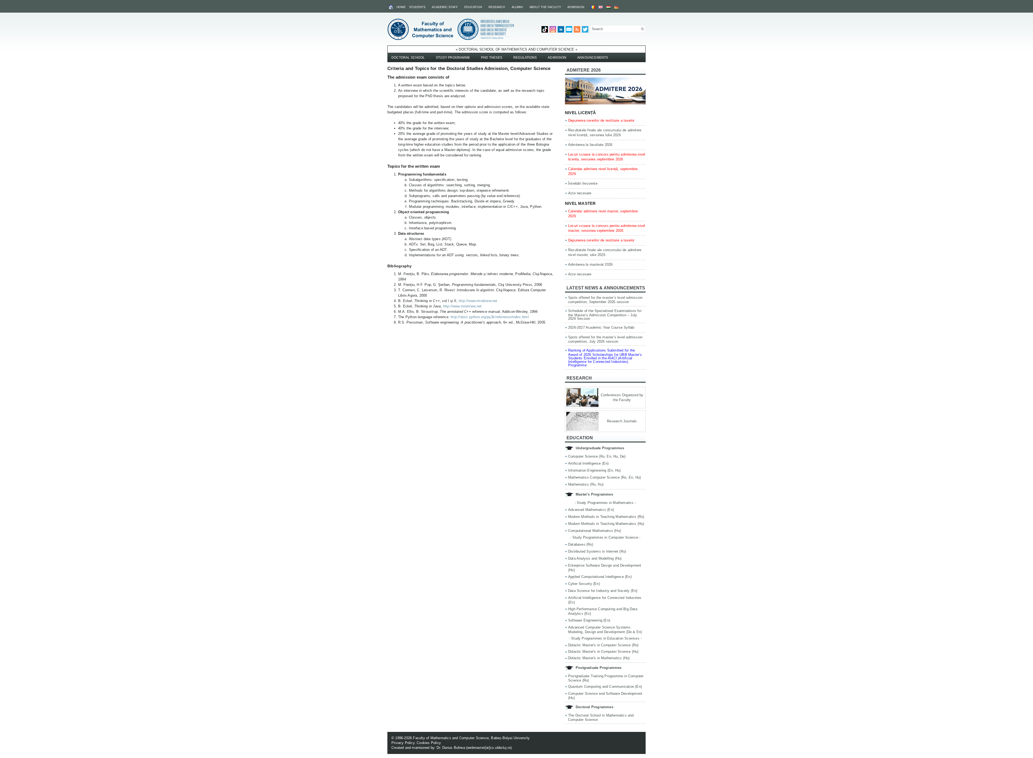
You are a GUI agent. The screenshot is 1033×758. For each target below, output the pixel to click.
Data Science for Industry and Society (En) (602, 591)
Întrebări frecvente (582, 183)
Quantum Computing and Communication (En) (605, 687)
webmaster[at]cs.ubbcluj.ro (489, 748)
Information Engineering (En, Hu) (594, 470)
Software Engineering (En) (589, 620)
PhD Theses (491, 57)
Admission (575, 7)
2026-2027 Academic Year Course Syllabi (601, 327)
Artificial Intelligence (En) (588, 463)
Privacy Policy (403, 743)
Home (401, 7)
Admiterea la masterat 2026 (590, 264)
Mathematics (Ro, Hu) (585, 484)
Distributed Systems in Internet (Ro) (597, 551)
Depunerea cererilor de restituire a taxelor (601, 120)
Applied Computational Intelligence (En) (600, 577)
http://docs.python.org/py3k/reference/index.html (490, 317)
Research (497, 7)
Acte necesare (580, 193)
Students (417, 7)
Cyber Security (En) (584, 584)
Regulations (525, 57)
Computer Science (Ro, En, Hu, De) (597, 456)
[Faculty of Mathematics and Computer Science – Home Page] (391, 6)
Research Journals (622, 421)
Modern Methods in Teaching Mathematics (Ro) (606, 517)
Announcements (592, 57)
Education (473, 7)
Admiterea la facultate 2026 (590, 145)
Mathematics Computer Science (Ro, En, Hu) (604, 477)
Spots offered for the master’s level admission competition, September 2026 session (605, 300)
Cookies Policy (429, 743)
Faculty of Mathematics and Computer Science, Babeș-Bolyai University (471, 738)
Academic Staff (445, 7)
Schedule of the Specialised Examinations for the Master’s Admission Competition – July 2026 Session (605, 315)
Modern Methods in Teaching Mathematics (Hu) (606, 524)
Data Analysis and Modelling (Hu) (594, 558)
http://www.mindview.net (478, 301)
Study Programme (453, 57)
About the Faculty (545, 7)
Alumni (517, 7)
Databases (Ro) (580, 544)
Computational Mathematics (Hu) (594, 531)
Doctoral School (408, 57)
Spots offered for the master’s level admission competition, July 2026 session (605, 339)
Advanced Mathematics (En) (591, 510)
